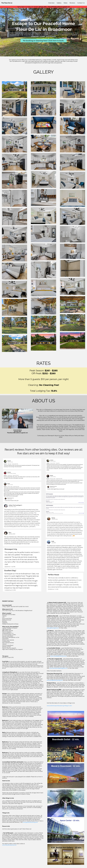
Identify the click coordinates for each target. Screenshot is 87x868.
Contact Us (81, 3)
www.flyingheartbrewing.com (55, 680)
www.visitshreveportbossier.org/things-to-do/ (59, 705)
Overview (51, 3)
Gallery (59, 3)
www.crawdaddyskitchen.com (58, 656)
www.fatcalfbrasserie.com (9, 845)
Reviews (72, 3)
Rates (65, 3)
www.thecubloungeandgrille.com (58, 668)
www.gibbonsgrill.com (53, 628)
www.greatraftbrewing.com (30, 822)
